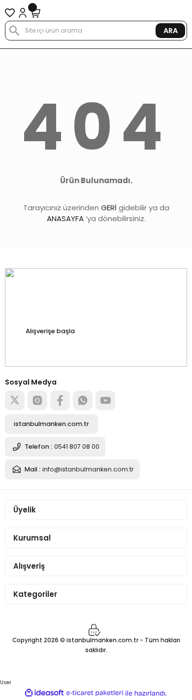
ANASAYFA (65, 218)
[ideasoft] (44, 693)
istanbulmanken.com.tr (51, 424)
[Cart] (35, 13)
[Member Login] (23, 13)
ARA (170, 31)
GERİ (109, 207)
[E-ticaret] (95, 693)
